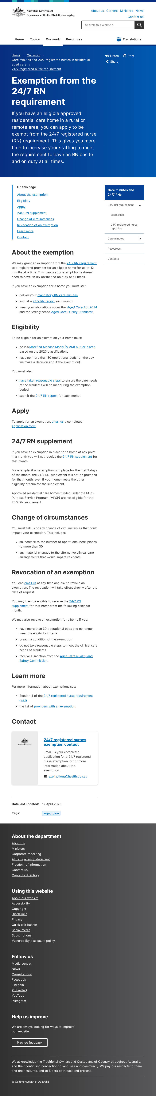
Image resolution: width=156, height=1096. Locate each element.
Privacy (17, 919)
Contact (23, 237)
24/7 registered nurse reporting (124, 226)
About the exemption (32, 194)
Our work (53, 39)
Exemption (117, 214)
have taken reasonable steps (40, 380)
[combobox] (108, 25)
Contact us (135, 17)
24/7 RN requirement (82, 263)
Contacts (113, 258)
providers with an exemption (54, 706)
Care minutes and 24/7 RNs (121, 192)
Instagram (19, 1001)
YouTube (18, 995)
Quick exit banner (24, 925)
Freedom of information (29, 864)
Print (131, 56)
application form (24, 426)
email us (58, 421)
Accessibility (21, 903)
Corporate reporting (26, 854)
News (139, 11)
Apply (21, 207)
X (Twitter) (19, 990)
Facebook (19, 979)
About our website (25, 898)
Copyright (19, 909)
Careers (112, 11)
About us (97, 11)
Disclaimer (19, 914)
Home (19, 39)
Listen (114, 56)
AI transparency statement (31, 859)
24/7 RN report (44, 301)
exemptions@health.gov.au (68, 776)
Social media (21, 930)
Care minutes (116, 238)
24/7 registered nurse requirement (36, 69)
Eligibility (23, 201)
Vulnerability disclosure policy (33, 941)
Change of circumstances (35, 219)
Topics (35, 39)
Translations (132, 39)
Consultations (22, 974)
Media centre (21, 963)
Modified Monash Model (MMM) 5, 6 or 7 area (62, 347)
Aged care (51, 813)
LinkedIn (18, 985)
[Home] (43, 12)
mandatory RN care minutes (57, 295)
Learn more (25, 231)
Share (114, 61)
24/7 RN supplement (32, 213)
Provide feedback (29, 1042)
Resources (74, 39)
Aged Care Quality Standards (72, 312)
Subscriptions (21, 935)
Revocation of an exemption (37, 225)
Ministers (126, 11)
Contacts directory (25, 875)
